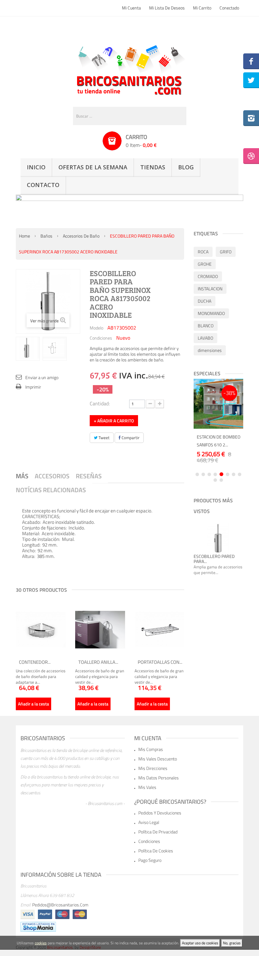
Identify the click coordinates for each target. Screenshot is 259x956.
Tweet (104, 437)
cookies (41, 943)
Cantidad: (100, 403)
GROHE (205, 264)
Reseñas (89, 476)
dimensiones (210, 350)
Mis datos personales (158, 777)
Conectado (229, 7)
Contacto (43, 185)
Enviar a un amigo (41, 377)
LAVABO (205, 338)
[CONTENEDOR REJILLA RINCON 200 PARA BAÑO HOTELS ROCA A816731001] (41, 630)
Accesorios (52, 476)
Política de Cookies (155, 850)
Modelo (96, 327)
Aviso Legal (148, 822)
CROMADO (208, 276)
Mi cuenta (131, 7)
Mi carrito (202, 7)
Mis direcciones (152, 768)
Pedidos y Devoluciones (159, 812)
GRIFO (226, 251)
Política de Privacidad (158, 831)
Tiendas (152, 167)
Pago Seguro (149, 860)
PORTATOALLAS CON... (160, 662)
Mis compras (150, 749)
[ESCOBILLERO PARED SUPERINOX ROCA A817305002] (27, 348)
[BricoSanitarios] (129, 68)
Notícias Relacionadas (51, 490)
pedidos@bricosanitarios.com (60, 904)
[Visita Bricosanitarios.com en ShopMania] (38, 926)
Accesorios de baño (81, 236)
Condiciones (101, 338)
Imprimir (33, 387)
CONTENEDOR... (35, 662)
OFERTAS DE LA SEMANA (92, 167)
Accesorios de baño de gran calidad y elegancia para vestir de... (99, 676)
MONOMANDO (211, 313)
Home (24, 236)
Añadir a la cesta (33, 703)
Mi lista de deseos (167, 7)
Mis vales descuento (157, 758)
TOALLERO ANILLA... (98, 662)
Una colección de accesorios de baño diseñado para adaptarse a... (40, 676)
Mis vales (147, 787)
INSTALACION (210, 288)
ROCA (203, 251)
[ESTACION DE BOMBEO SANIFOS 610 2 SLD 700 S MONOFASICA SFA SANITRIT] (219, 404)
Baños (46, 236)
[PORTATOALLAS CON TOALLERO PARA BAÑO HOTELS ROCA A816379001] (159, 630)
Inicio (36, 167)
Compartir (130, 437)
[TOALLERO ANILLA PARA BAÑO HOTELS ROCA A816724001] (100, 630)
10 (221, 480)
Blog (186, 167)
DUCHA (204, 301)
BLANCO (206, 325)
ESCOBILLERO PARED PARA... (214, 559)
